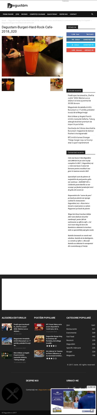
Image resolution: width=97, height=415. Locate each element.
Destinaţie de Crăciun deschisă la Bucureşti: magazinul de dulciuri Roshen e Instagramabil (81, 131)
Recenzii (24, 14)
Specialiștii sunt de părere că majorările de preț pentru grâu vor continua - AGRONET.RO (79, 179)
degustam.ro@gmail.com (48, 389)
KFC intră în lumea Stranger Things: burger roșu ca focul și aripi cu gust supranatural (80, 140)
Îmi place (90, 34)
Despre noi (63, 14)
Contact (73, 14)
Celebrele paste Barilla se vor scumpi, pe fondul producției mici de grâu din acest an (80, 187)
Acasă (4, 20)
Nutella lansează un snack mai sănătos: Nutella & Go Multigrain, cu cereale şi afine (80, 238)
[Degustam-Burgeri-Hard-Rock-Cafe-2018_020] (32, 76)
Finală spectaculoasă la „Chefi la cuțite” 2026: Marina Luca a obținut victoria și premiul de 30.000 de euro (81, 99)
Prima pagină (8, 14)
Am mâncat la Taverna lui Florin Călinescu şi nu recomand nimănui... (54, 353)
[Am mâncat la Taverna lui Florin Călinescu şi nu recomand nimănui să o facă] (39, 353)
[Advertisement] (65, 5)
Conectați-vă (88, 39)
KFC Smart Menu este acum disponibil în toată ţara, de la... (54, 327)
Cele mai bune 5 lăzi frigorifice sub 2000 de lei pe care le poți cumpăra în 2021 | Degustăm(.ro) (80, 160)
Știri (17, 14)
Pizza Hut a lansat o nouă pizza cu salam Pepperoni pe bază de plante (79, 206)
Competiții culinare (37, 14)
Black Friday (52, 14)
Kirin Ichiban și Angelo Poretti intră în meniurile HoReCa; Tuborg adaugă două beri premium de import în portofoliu (81, 120)
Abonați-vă (89, 50)
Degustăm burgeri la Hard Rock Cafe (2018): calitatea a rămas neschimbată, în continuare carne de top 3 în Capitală (49, 20)
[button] (92, 14)
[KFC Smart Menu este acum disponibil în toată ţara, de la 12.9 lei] (39, 326)
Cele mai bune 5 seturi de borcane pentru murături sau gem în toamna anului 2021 (79, 168)
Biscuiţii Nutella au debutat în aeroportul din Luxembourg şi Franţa (80, 243)
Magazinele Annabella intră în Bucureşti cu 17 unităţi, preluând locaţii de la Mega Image (81, 110)
